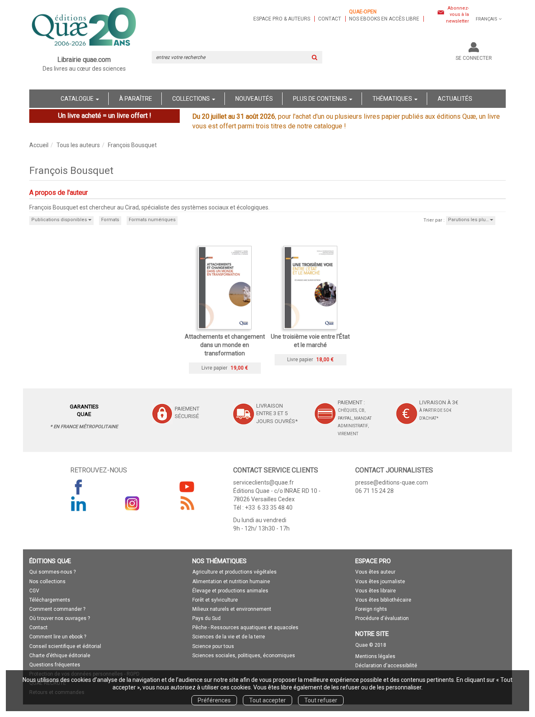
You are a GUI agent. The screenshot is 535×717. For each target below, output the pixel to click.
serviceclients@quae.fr (263, 482)
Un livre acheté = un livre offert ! (104, 116)
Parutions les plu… (469, 219)
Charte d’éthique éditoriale (59, 655)
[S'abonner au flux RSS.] (186, 503)
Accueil (38, 145)
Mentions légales (375, 656)
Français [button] (486, 19)
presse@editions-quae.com (391, 482)
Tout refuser (320, 700)
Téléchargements (49, 600)
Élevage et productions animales (230, 591)
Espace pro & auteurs (281, 19)
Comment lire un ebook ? (57, 637)
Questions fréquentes (54, 665)
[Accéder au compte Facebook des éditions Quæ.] (78, 486)
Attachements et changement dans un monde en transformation (225, 345)
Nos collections (47, 581)
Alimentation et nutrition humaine (231, 581)
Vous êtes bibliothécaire (383, 600)
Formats (110, 219)
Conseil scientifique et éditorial (65, 646)
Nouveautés (254, 98)
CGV (34, 591)
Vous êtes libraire (375, 591)
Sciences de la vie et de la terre (228, 637)
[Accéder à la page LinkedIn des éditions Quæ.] (78, 503)
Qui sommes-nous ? (52, 572)
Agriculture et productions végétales (234, 572)
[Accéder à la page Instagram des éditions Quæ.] (132, 503)
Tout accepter (267, 700)
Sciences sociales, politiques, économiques (243, 655)
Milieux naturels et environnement (231, 609)
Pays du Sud (206, 618)
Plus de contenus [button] (320, 98)
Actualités (455, 98)
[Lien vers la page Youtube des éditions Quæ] (186, 486)
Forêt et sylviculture (215, 600)
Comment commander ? (57, 609)
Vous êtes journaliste (380, 581)
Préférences (214, 700)
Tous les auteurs (78, 145)
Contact (329, 19)
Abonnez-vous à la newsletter (457, 14)
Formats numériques (152, 219)
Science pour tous (213, 646)
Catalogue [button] (78, 98)
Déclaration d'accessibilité (386, 666)
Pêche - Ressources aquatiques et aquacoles (245, 627)
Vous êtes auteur (375, 572)
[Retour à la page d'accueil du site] (84, 27)
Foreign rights (371, 609)
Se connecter (474, 58)
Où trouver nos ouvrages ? (59, 618)
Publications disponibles (59, 219)
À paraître (135, 98)
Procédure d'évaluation (382, 618)
